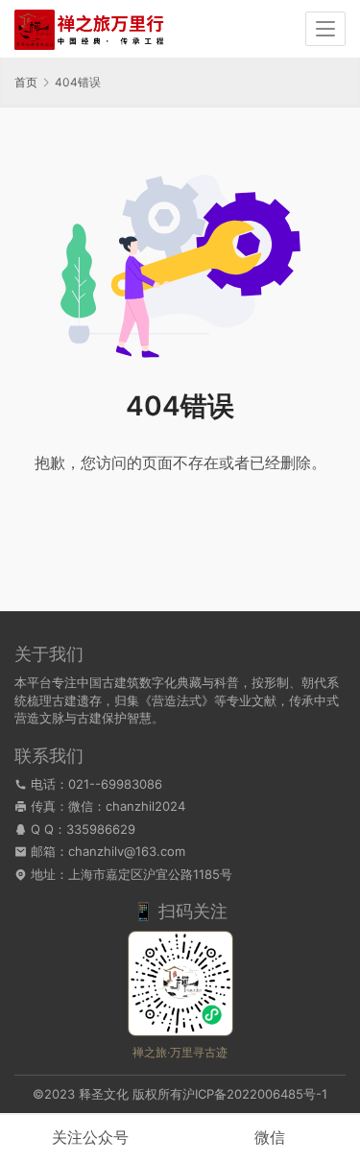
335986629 (100, 829)
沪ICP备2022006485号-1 (254, 1094)
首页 (25, 82)
